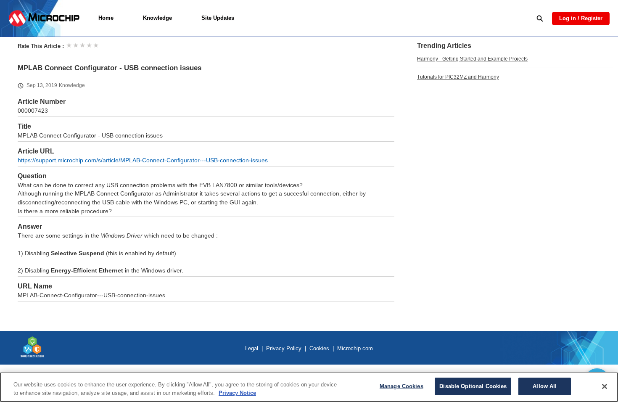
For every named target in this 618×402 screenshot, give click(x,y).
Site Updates (217, 18)
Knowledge (157, 18)
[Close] (604, 386)
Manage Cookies (401, 386)
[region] (309, 387)
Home (106, 18)
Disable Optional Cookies (473, 386)
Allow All (545, 386)
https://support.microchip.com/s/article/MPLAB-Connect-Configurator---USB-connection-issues (143, 160)
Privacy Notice (237, 393)
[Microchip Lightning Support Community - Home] (43, 18)
